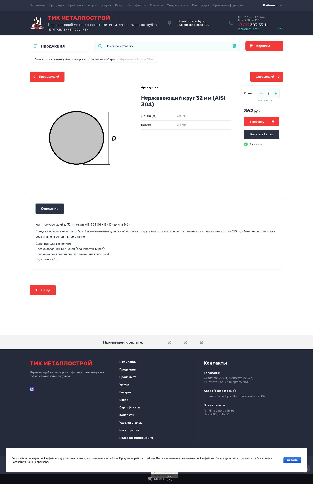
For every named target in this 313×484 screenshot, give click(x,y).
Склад (119, 5)
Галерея (106, 5)
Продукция (56, 5)
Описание (50, 208)
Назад (45, 290)
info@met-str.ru (249, 29)
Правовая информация (228, 5)
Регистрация (200, 5)
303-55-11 (253, 25)
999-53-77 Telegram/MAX (226, 382)
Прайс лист (75, 5)
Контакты (156, 5)
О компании (37, 5)
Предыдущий (49, 77)
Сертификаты (137, 5)
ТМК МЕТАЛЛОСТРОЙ (79, 18)
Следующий (265, 77)
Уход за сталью (177, 5)
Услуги (92, 5)
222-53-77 (240, 378)
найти (100, 46)
